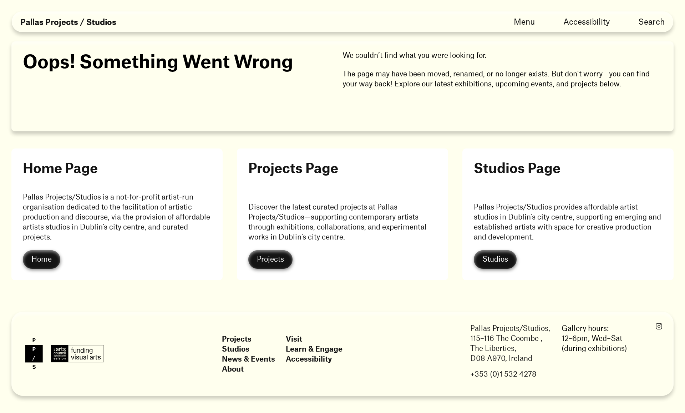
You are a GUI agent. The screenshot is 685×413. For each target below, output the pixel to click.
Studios (235, 348)
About (233, 368)
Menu (524, 21)
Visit (294, 338)
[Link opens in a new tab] (659, 326)
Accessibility (586, 21)
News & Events (248, 358)
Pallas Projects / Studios (68, 22)
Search (651, 21)
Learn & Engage (314, 348)
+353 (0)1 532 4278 (503, 373)
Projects (237, 338)
